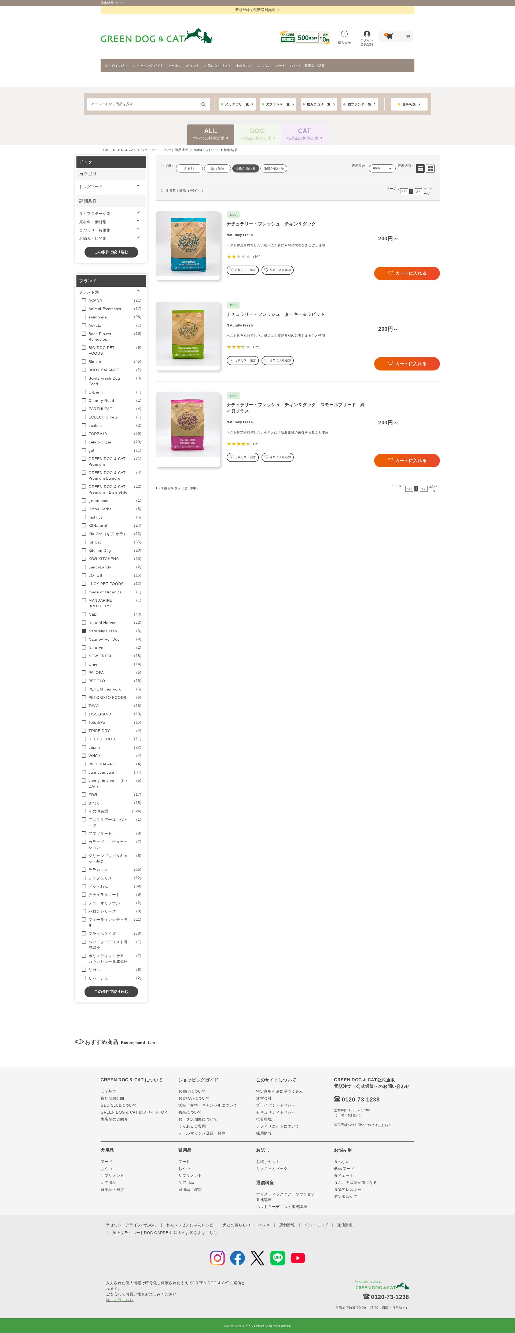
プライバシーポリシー (276, 1105)
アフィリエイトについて (277, 1126)
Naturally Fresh (206, 150)
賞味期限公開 (112, 1098)
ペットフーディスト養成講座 (281, 1207)
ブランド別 (89, 292)
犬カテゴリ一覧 (237, 104)
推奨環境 (264, 1119)
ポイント (193, 66)
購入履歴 (344, 43)
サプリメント (112, 1175)
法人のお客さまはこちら (195, 1233)
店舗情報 (287, 1225)
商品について (190, 1112)
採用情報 (264, 1133)
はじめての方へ (117, 66)
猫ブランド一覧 (359, 104)
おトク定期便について (198, 1119)
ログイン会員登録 (366, 42)
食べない (342, 1161)
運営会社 (264, 1098)
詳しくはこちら (120, 1300)
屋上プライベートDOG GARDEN (142, 1233)
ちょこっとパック (272, 1168)
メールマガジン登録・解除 (202, 1133)
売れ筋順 (217, 168)
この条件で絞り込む (111, 252)
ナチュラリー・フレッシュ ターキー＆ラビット (276, 314)
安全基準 (108, 1091)
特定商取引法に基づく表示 (279, 1091)
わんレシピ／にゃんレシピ (190, 1225)
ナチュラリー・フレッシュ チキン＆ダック (271, 224)
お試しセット (268, 1161)
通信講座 (345, 1225)
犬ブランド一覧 (278, 104)
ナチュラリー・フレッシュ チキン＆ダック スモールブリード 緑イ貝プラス (296, 407)
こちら (383, 1125)
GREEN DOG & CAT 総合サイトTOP (134, 1112)
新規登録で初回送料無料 (255, 10)
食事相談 (409, 104)
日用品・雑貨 (315, 66)
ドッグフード (91, 187)
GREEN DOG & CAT (119, 150)
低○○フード (344, 1168)
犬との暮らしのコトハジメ (246, 1225)
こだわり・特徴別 (95, 230)
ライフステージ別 (95, 213)
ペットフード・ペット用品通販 (164, 150)
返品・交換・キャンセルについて (207, 1105)
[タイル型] (430, 168)
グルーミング (316, 1225)
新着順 (189, 168)
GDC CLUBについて (119, 1105)
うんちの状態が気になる (355, 1182)
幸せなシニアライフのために (131, 1225)
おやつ (295, 66)
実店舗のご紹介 (114, 1119)
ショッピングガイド (148, 66)
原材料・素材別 (93, 222)
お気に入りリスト (217, 66)
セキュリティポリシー (276, 1112)
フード (280, 66)
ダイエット (344, 1175)
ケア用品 (108, 1182)
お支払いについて (194, 1098)
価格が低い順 (274, 168)
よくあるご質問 (192, 1126)
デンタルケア (346, 1196)
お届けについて (192, 1091)
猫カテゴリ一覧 (319, 104)
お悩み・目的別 (93, 238)
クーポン (175, 66)
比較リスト (244, 66)
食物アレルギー (348, 1189)
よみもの (264, 66)
